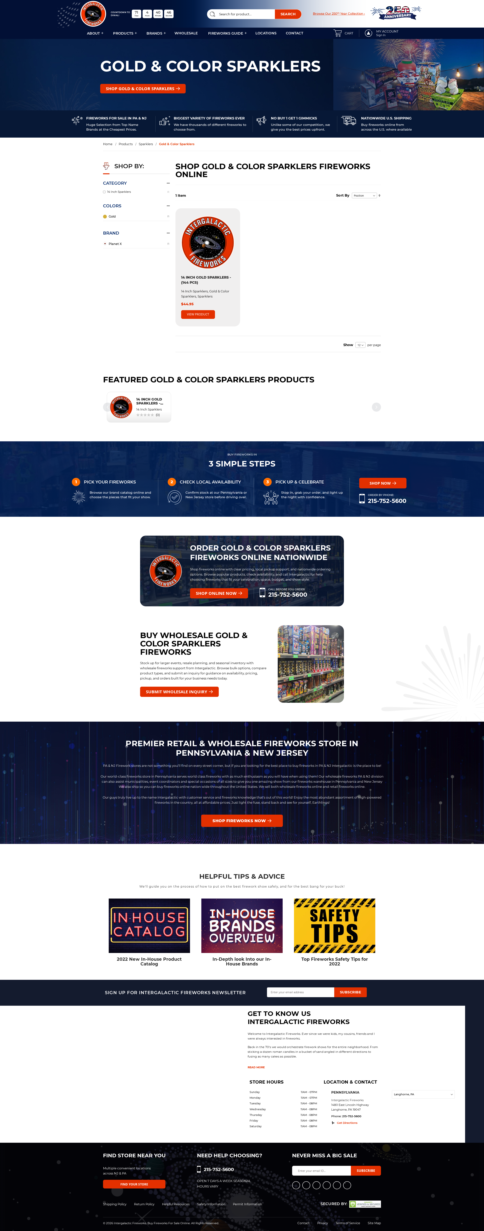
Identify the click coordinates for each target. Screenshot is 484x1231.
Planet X (115, 244)
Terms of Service (348, 1223)
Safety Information (211, 1204)
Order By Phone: (381, 495)
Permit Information (247, 1204)
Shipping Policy (114, 1204)
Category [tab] (115, 183)
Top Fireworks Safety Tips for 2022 (334, 962)
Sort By (342, 195)
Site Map (374, 1223)
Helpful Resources (176, 1204)
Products (126, 144)
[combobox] (254, 14)
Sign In (380, 35)
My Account (387, 31)
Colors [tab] (112, 205)
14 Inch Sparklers (119, 192)
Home (108, 144)
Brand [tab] (111, 233)
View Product (198, 314)
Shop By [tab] (128, 166)
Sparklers (146, 144)
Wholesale (186, 33)
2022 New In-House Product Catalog (149, 962)
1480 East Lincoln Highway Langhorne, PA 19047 (350, 1107)
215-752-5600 (387, 500)
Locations (265, 33)
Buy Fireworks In (242, 454)
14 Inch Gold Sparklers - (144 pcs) (149, 403)
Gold (112, 216)
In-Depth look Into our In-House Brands (242, 962)
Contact (294, 33)
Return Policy (144, 1204)
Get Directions (347, 1123)
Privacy (322, 1223)
